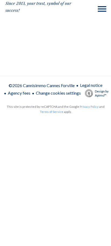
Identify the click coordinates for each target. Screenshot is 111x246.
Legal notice (91, 85)
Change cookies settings (58, 92)
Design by (102, 93)
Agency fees (19, 92)
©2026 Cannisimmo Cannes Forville (42, 85)
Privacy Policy (89, 106)
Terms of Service (51, 111)
